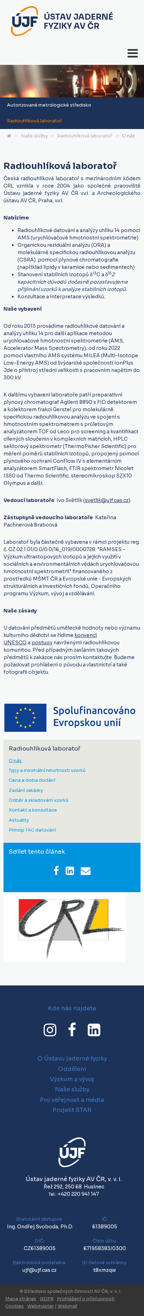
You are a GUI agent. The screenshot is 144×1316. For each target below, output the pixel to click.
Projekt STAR (72, 1110)
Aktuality (19, 820)
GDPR (46, 1299)
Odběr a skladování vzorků (39, 800)
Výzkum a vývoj (72, 1079)
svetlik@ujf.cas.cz (107, 500)
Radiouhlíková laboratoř (34, 121)
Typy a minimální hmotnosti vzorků (47, 770)
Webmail (67, 1306)
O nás (128, 136)
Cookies (14, 1306)
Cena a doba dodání (32, 780)
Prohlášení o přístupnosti (86, 1299)
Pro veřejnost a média (72, 1100)
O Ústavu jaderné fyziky (72, 1058)
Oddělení (72, 1069)
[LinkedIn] (94, 1030)
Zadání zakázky (26, 790)
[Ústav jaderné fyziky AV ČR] (24, 22)
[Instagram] (50, 1030)
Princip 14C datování (32, 830)
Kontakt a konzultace (33, 810)
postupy (41, 642)
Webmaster (40, 1306)
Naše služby (34, 136)
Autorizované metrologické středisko (49, 105)
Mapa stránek (20, 1299)
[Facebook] (72, 1030)
